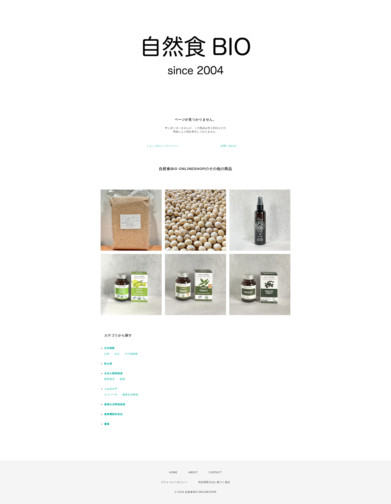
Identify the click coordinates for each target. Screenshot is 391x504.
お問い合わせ (228, 145)
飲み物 (108, 363)
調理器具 (109, 379)
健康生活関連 (130, 394)
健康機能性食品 (113, 414)
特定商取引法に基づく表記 (214, 482)
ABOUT (193, 472)
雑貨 (122, 379)
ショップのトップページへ (162, 145)
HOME (173, 472)
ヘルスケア (111, 388)
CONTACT (215, 472)
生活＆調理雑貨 (113, 373)
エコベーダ (111, 394)
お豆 (117, 353)
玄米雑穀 (109, 348)
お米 (107, 353)
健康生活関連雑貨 (114, 404)
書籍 (107, 423)
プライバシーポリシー (174, 482)
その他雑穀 (131, 353)
